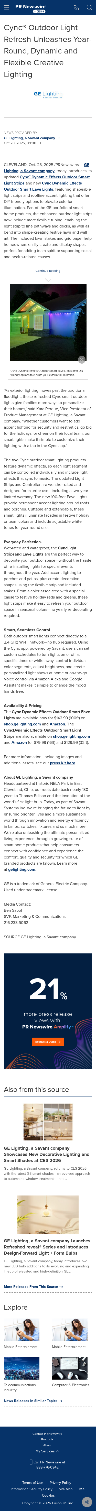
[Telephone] (76, 7)
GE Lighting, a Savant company (46, 168)
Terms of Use (32, 1482)
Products (47, 1439)
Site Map (65, 1489)
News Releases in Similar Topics (30, 1401)
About (47, 1445)
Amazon (57, 724)
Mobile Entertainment (20, 1347)
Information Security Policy (31, 1489)
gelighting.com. (22, 869)
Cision (57, 1503)
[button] (48, 95)
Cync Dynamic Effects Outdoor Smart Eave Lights (43, 186)
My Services (46, 1451)
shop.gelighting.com (22, 724)
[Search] (89, 7)
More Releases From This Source (31, 1286)
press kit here (62, 763)
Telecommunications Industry (20, 1387)
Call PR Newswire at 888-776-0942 (49, 1465)
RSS (82, 1489)
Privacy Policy (60, 1482)
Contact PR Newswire (47, 1433)
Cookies (48, 1495)
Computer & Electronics (70, 1385)
